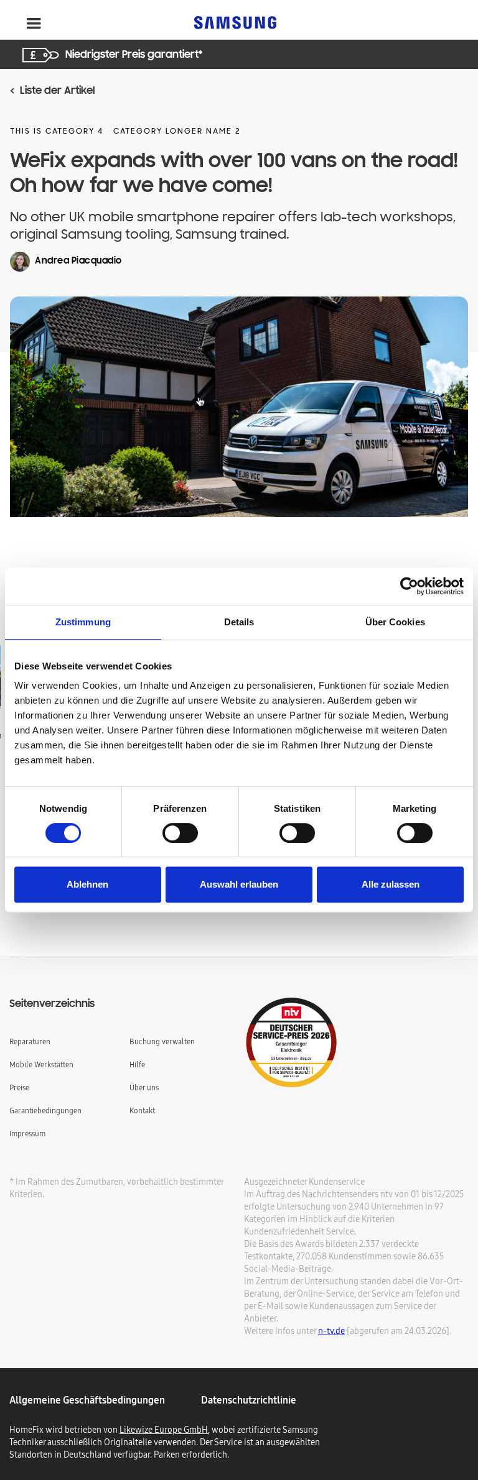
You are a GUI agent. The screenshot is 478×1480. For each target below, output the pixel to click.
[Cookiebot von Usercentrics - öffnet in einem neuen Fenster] (409, 586)
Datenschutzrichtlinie (248, 1400)
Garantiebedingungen (45, 1110)
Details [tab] (239, 622)
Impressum (27, 1133)
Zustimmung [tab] (83, 622)
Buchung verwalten (162, 1041)
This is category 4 (56, 131)
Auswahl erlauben (239, 884)
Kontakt (142, 1110)
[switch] (180, 833)
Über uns (144, 1087)
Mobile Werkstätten (41, 1064)
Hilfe (137, 1064)
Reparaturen (29, 1041)
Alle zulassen (390, 884)
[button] (33, 23)
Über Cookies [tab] (395, 622)
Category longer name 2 (177, 131)
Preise (19, 1087)
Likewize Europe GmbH (164, 1429)
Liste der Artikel (57, 91)
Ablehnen (87, 884)
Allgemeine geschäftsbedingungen (87, 1400)
